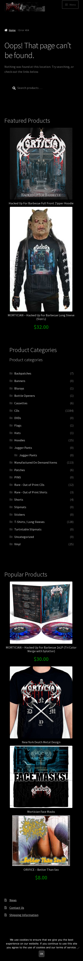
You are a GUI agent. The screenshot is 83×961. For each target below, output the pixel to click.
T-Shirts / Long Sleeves (29, 522)
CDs (16, 411)
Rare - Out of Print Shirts (30, 492)
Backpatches (22, 373)
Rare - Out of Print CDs (29, 485)
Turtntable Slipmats (28, 529)
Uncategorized (24, 537)
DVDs (17, 418)
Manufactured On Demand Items (35, 462)
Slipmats (20, 507)
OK (41, 953)
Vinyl (17, 544)
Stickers (19, 514)
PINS (17, 477)
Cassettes (20, 403)
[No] (78, 948)
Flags (17, 425)
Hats (17, 433)
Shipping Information (23, 915)
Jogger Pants (23, 448)
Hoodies (19, 440)
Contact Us (16, 908)
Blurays (19, 388)
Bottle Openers (24, 396)
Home (12, 30)
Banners (19, 381)
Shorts (18, 499)
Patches (19, 470)
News (13, 900)
